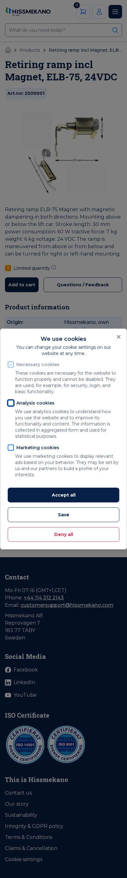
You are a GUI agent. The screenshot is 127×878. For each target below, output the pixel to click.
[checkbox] (11, 364)
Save (63, 515)
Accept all (64, 495)
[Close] (119, 337)
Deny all (63, 534)
